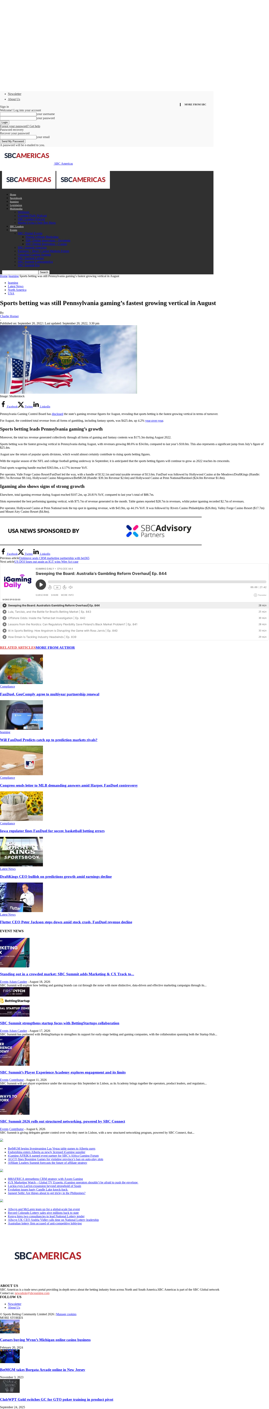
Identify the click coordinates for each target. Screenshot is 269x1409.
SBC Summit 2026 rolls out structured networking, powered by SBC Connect (62, 1121)
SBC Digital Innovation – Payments (48, 240)
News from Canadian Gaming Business (49, 1141)
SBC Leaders (17, 226)
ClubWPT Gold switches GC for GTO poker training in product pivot (56, 1399)
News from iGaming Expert (38, 1171)
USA (11, 293)
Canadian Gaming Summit (34, 254)
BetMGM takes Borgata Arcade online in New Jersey (42, 1370)
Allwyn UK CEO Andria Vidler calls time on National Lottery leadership (53, 1220)
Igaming (14, 201)
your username (45, 114)
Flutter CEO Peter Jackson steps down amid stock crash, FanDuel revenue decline (66, 922)
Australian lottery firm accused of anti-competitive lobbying (45, 1223)
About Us (14, 99)
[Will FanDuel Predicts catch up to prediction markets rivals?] (21, 728)
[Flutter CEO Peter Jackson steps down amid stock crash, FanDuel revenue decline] (21, 911)
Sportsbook (16, 198)
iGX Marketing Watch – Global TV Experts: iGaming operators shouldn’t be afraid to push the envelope (73, 1182)
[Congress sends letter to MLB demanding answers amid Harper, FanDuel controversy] (21, 774)
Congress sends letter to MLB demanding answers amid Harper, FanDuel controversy (69, 785)
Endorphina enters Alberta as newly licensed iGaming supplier (46, 1152)
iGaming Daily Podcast (32, 215)
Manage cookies (66, 1314)
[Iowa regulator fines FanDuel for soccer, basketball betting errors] (21, 819)
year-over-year (154, 420)
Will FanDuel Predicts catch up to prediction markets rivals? (48, 740)
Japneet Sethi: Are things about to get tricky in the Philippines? (46, 1193)
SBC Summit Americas (32, 247)
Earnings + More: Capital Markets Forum (43, 251)
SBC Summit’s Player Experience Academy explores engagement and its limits (63, 1072)
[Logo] (29, 187)
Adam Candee (18, 981)
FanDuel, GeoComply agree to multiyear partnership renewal (49, 694)
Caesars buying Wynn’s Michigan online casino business (45, 1340)
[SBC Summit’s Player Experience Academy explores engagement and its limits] (15, 1064)
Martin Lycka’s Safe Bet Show (37, 222)
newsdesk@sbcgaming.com (32, 1293)
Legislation (16, 205)
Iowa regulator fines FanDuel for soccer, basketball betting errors (52, 831)
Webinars (23, 212)
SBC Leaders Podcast (31, 219)
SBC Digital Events (30, 233)
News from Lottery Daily (37, 1201)
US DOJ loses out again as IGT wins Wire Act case (46, 561)
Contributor (16, 1079)
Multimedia (16, 208)
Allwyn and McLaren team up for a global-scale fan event (44, 1209)
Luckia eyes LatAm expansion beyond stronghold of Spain (44, 1186)
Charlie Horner (9, 316)
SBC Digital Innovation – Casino (46, 244)
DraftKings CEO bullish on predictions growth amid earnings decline (56, 876)
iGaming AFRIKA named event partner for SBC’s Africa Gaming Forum (53, 1155)
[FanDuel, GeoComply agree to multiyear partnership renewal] (21, 683)
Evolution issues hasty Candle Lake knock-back (38, 1189)
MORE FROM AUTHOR (55, 648)
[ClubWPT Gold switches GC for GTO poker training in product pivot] (10, 1391)
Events (13, 229)
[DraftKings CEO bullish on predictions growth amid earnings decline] (21, 865)
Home (13, 194)
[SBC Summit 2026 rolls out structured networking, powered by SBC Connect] (15, 1113)
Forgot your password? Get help (20, 126)
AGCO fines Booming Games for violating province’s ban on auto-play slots (55, 1159)
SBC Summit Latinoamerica (35, 261)
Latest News (15, 286)
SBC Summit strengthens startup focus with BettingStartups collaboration (59, 1023)
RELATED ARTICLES (18, 648)
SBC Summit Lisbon (31, 258)
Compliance (7, 686)
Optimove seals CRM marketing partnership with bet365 (54, 558)
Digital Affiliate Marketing (42, 237)
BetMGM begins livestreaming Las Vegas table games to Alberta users (51, 1148)
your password (45, 118)
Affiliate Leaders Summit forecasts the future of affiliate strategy (47, 1162)
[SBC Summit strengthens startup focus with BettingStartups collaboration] (15, 1015)
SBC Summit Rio (29, 265)
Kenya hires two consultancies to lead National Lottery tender (46, 1216)
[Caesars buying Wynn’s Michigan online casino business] (10, 1332)
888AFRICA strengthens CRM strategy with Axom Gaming (45, 1179)
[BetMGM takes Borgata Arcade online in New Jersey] (10, 1362)
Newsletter (14, 94)
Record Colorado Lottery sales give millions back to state (43, 1212)
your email (43, 137)
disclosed (57, 414)
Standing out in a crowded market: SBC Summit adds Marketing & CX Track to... (67, 974)
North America (17, 289)
